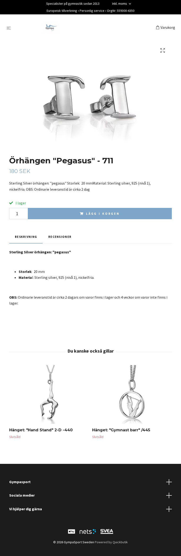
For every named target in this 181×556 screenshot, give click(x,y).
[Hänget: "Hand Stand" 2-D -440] (49, 394)
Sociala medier (22, 495)
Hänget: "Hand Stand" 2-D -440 (41, 430)
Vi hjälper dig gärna (25, 509)
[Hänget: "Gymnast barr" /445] (132, 394)
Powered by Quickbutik (111, 542)
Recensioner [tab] (59, 237)
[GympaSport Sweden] (84, 27)
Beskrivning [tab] (26, 237)
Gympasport (20, 481)
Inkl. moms (120, 3)
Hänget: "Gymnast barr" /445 (121, 430)
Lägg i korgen (103, 213)
